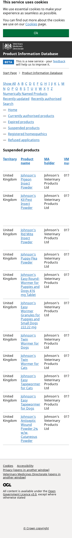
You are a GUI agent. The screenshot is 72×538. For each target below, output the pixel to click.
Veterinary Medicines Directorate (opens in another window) (32, 475)
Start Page (10, 73)
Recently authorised (46, 99)
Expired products (21, 122)
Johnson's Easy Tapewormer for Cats (30, 382)
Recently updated (16, 99)
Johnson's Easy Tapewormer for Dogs (30, 402)
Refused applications (24, 140)
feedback (59, 61)
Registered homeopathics (27, 134)
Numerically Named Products (25, 93)
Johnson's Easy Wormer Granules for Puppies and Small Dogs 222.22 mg (30, 315)
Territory (10, 159)
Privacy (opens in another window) (26, 470)
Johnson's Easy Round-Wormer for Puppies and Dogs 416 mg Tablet (30, 284)
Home (12, 110)
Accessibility (25, 466)
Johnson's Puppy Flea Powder (29, 258)
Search (8, 104)
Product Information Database (30, 54)
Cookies (31, 24)
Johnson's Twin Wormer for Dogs (30, 341)
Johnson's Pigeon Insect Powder (28, 181)
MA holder (49, 161)
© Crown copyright (36, 528)
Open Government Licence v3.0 (29, 492)
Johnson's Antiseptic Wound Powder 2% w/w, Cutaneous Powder (29, 428)
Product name (27, 161)
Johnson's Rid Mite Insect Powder (28, 236)
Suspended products (24, 128)
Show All (9, 83)
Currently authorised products (31, 116)
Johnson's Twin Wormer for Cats (30, 361)
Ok (36, 33)
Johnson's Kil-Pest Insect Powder (28, 201)
